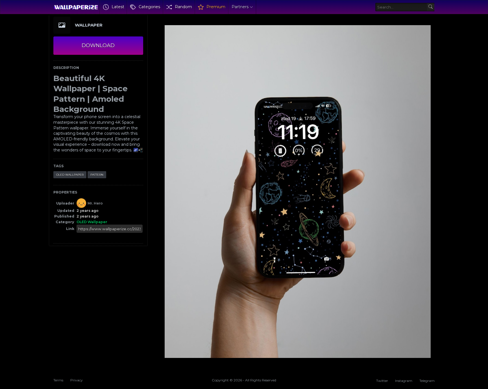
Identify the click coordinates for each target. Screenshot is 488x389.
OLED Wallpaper (70, 175)
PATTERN (96, 175)
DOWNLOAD (98, 45)
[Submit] (431, 7)
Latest (118, 6)
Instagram (403, 381)
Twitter (382, 381)
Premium (215, 6)
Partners (240, 6)
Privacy (76, 380)
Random (183, 6)
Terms (58, 380)
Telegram (427, 381)
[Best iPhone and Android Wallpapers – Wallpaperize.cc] (76, 7)
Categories (149, 6)
